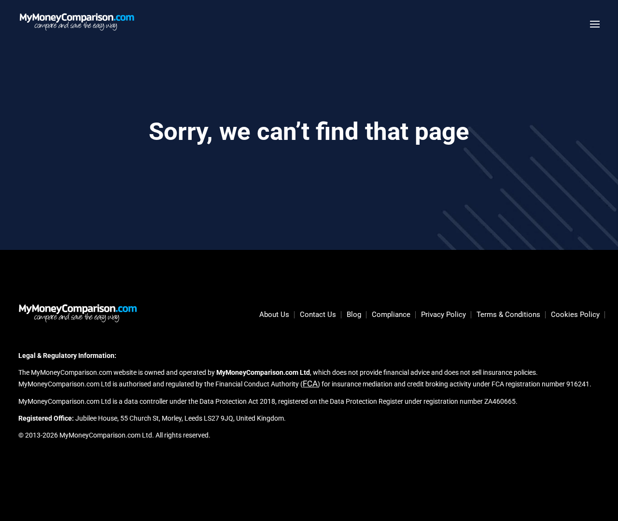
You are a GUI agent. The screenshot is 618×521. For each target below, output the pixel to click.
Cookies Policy (575, 315)
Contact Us (318, 315)
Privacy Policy (443, 315)
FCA (310, 383)
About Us (274, 315)
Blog (354, 315)
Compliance (391, 315)
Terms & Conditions (508, 315)
